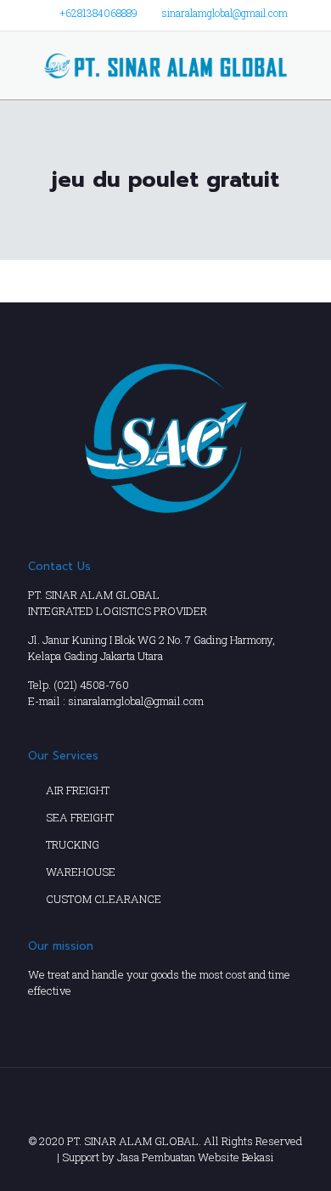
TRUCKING (72, 844)
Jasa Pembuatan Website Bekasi (195, 1157)
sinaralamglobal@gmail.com (225, 13)
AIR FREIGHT (77, 790)
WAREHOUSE (80, 871)
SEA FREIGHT (80, 817)
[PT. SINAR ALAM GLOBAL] (165, 65)
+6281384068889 (98, 13)
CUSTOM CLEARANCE (103, 898)
